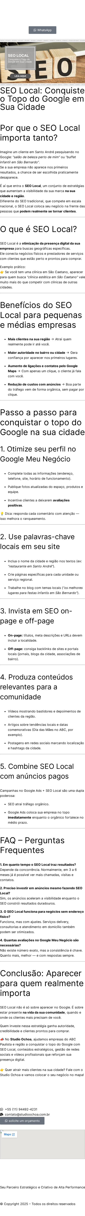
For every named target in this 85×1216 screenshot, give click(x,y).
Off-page (15, 649)
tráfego (18, 389)
